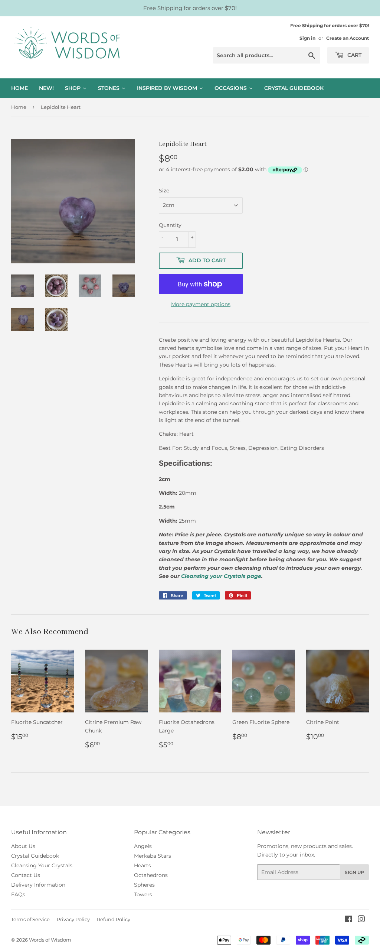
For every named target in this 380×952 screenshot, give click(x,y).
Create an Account (347, 38)
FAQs (18, 894)
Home (18, 107)
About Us (23, 846)
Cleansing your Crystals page (221, 576)
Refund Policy (113, 919)
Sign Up (354, 872)
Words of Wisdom (50, 940)
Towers (143, 894)
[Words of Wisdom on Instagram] (361, 920)
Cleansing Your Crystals (41, 865)
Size (164, 190)
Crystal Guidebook (35, 855)
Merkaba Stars (152, 855)
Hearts (142, 865)
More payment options (200, 304)
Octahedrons (151, 875)
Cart (353, 55)
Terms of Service (30, 919)
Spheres (144, 884)
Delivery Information (38, 884)
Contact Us (25, 875)
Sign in (307, 38)
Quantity (170, 225)
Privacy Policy (73, 919)
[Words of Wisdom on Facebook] (349, 920)
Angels (143, 846)
